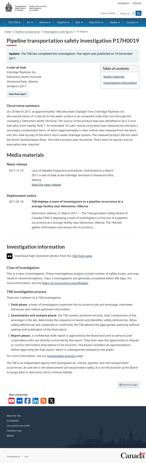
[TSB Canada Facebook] (28, 401)
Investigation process (61, 356)
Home (8, 31)
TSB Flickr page (82, 256)
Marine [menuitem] (43, 22)
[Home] (26, 6)
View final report (17, 94)
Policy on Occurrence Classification (65, 283)
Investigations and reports (58, 31)
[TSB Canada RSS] (43, 401)
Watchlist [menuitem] (95, 22)
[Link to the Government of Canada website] (133, 455)
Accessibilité (13, 420)
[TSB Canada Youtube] (12, 401)
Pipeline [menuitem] (62, 22)
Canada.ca (123, 3)
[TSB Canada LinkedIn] (35, 401)
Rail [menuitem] (78, 22)
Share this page (129, 384)
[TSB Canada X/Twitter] (51, 401)
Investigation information (120, 83)
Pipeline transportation (27, 31)
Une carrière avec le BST (18, 425)
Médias (10, 435)
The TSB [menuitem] (13, 22)
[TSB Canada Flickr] (20, 401)
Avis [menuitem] (27, 456)
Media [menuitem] (113, 22)
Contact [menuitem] (131, 22)
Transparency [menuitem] (13, 456)
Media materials (114, 76)
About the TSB (13, 415)
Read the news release (46, 185)
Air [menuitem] (28, 22)
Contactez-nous (14, 430)
